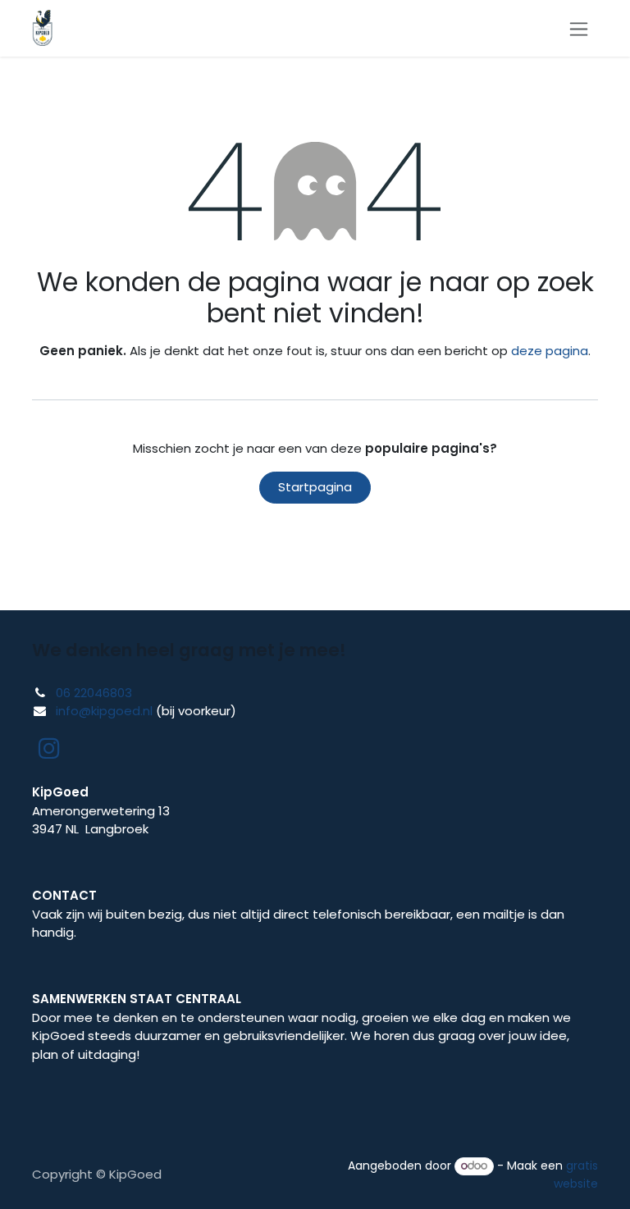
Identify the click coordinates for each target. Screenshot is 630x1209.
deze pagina (549, 350)
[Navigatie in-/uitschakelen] (578, 28)
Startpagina (315, 486)
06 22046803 (94, 692)
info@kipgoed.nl (104, 710)
